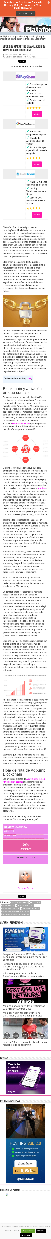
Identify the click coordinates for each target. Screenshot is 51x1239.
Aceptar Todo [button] (28, 1231)
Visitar (37, 114)
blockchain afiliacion (10, 909)
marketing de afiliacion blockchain (15, 915)
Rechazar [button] (40, 1231)
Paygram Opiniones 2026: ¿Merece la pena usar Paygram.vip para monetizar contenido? (25, 957)
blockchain (35, 902)
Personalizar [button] (25, 1235)
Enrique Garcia (11, 55)
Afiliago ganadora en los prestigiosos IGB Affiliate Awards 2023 (24, 1007)
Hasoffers (41, 488)
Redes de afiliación (21, 423)
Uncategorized (27, 36)
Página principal (10, 36)
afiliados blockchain (20, 902)
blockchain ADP (8, 906)
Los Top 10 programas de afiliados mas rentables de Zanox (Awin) (25, 1043)
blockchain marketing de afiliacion (15, 912)
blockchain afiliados (31, 909)
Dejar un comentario (14, 57)
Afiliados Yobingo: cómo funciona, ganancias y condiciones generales (22, 1014)
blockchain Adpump (25, 906)
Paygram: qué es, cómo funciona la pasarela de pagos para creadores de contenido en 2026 (23, 966)
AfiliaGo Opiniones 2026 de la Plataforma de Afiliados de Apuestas (23, 975)
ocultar (28, 378)
